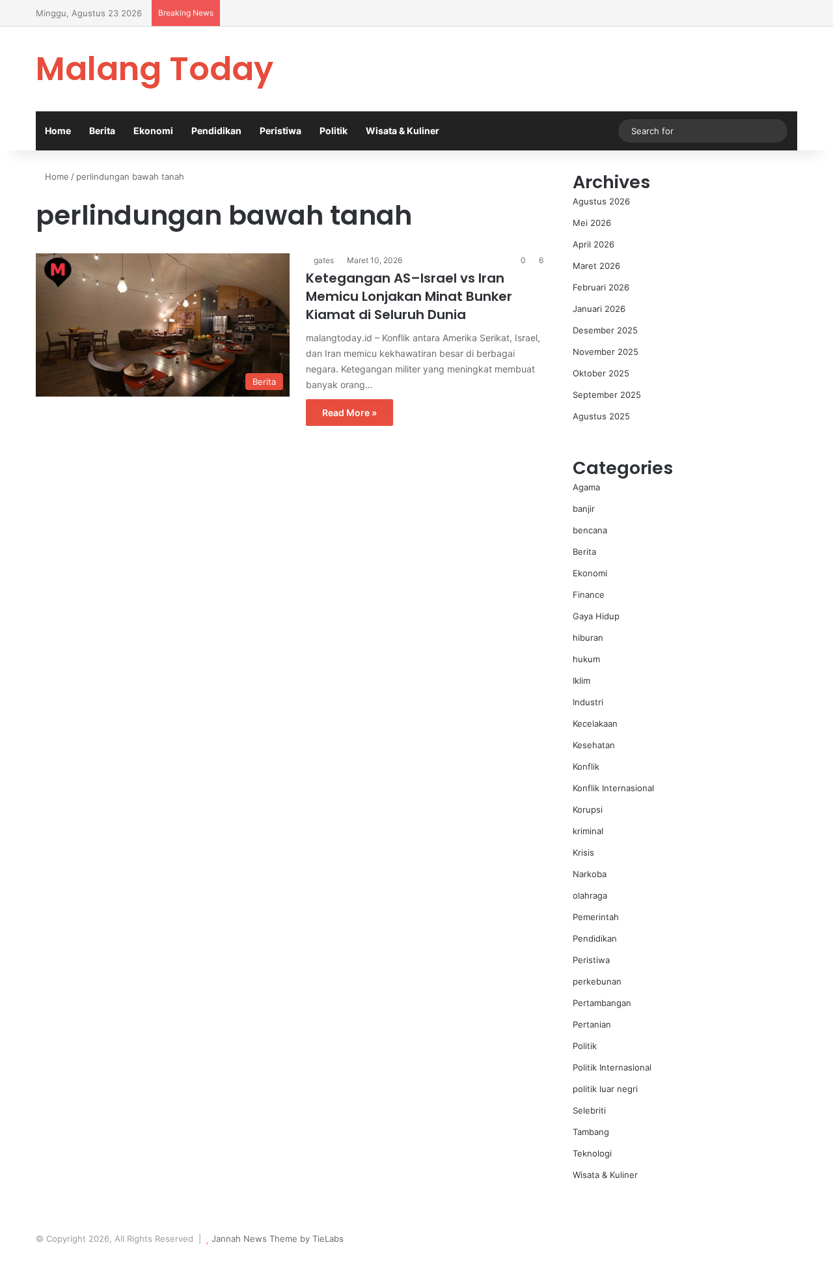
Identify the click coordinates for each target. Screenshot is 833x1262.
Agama (586, 487)
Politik (334, 130)
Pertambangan (602, 1003)
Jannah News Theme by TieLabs (278, 1238)
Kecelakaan (595, 723)
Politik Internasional (612, 1067)
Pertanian (592, 1024)
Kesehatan (594, 745)
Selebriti (589, 1110)
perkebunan (597, 981)
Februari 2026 (601, 287)
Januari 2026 (599, 308)
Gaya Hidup (596, 616)
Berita (102, 130)
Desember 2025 (605, 330)
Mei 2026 (592, 222)
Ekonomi (153, 130)
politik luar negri (605, 1089)
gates (324, 260)
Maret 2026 (596, 265)
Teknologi (592, 1153)
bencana (590, 530)
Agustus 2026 (601, 201)
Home (58, 130)
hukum (586, 659)
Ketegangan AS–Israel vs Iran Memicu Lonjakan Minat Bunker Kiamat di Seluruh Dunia (409, 296)
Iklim (581, 680)
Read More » (349, 412)
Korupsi (588, 809)
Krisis (583, 852)
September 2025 (607, 394)
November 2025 (605, 351)
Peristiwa (280, 130)
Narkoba (590, 874)
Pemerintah (596, 917)
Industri (588, 702)
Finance (589, 594)
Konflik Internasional (613, 788)
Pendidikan (216, 130)
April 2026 (593, 244)
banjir (584, 508)
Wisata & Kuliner (402, 130)
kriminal (588, 831)
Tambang (591, 1132)
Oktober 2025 (601, 373)
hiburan (588, 637)
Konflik (586, 766)
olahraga (590, 895)
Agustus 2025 (601, 416)
